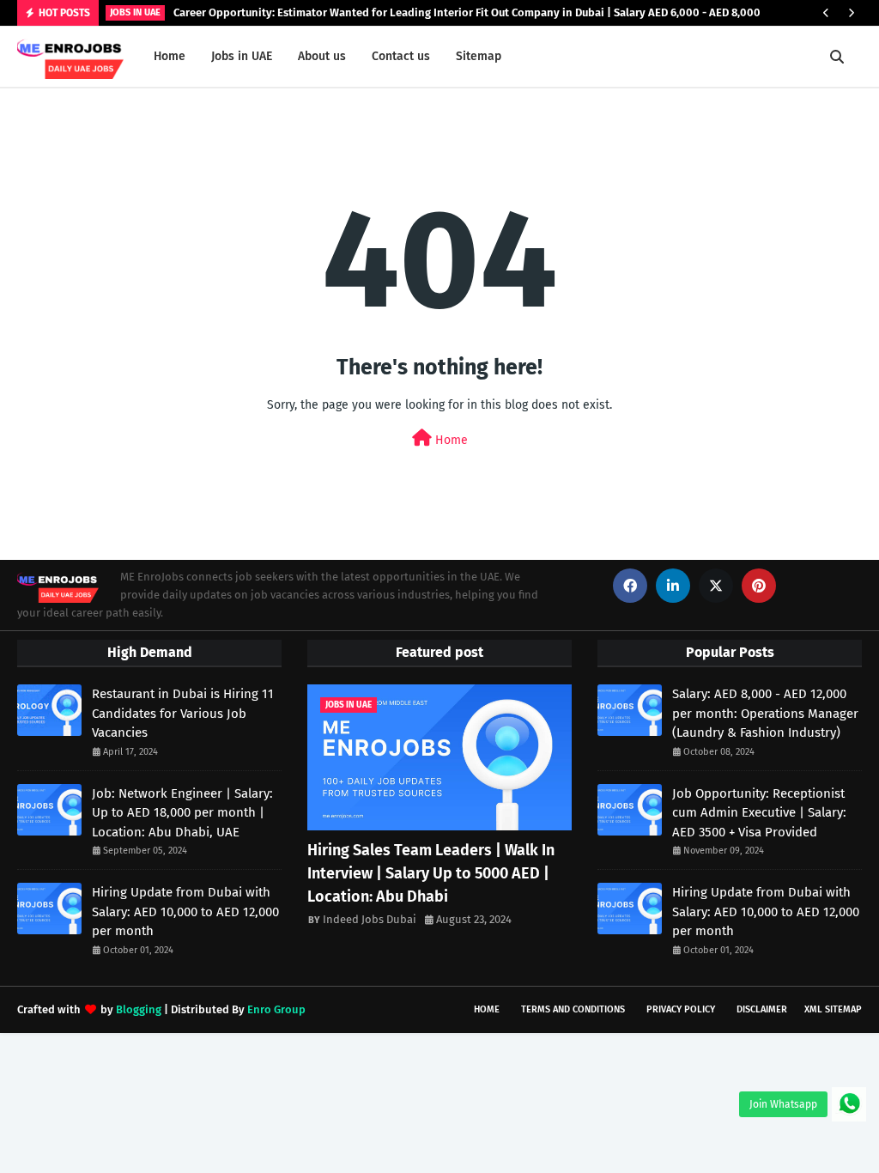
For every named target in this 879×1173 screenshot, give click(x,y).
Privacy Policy (680, 1009)
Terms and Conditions (573, 1009)
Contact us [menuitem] (401, 56)
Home (450, 440)
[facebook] (630, 585)
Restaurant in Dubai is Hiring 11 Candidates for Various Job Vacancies (183, 713)
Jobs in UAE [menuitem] (241, 56)
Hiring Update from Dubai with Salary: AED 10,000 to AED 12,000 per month (185, 911)
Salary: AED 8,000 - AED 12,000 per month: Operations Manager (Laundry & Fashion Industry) (765, 713)
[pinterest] (759, 585)
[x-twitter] (716, 585)
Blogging (138, 1009)
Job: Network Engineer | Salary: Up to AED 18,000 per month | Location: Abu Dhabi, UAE (182, 813)
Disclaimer (762, 1009)
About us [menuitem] (322, 56)
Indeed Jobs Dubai (369, 919)
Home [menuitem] (169, 56)
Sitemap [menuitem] (478, 56)
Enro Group (276, 1009)
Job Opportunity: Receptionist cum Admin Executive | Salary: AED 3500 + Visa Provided (759, 813)
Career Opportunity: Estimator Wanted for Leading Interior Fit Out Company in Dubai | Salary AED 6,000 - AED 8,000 (467, 12)
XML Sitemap (833, 1009)
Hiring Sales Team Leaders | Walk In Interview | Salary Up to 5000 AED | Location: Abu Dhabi (431, 873)
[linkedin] (673, 585)
